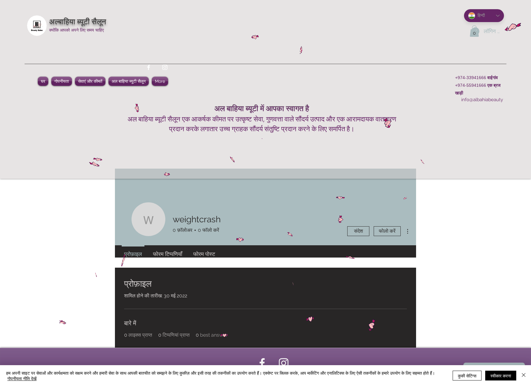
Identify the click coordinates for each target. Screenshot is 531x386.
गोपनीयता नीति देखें (22, 378)
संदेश (358, 231)
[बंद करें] (523, 375)
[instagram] (164, 67)
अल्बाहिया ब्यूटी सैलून (77, 20)
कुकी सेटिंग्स (467, 376)
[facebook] (148, 67)
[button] (474, 31)
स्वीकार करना (500, 376)
